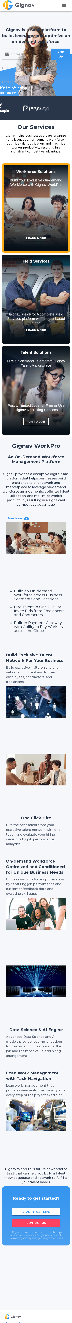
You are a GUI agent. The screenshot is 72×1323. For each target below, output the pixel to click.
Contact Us (36, 1223)
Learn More (36, 238)
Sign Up (60, 54)
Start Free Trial (36, 1212)
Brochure (15, 518)
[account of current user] (64, 5)
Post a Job (36, 421)
